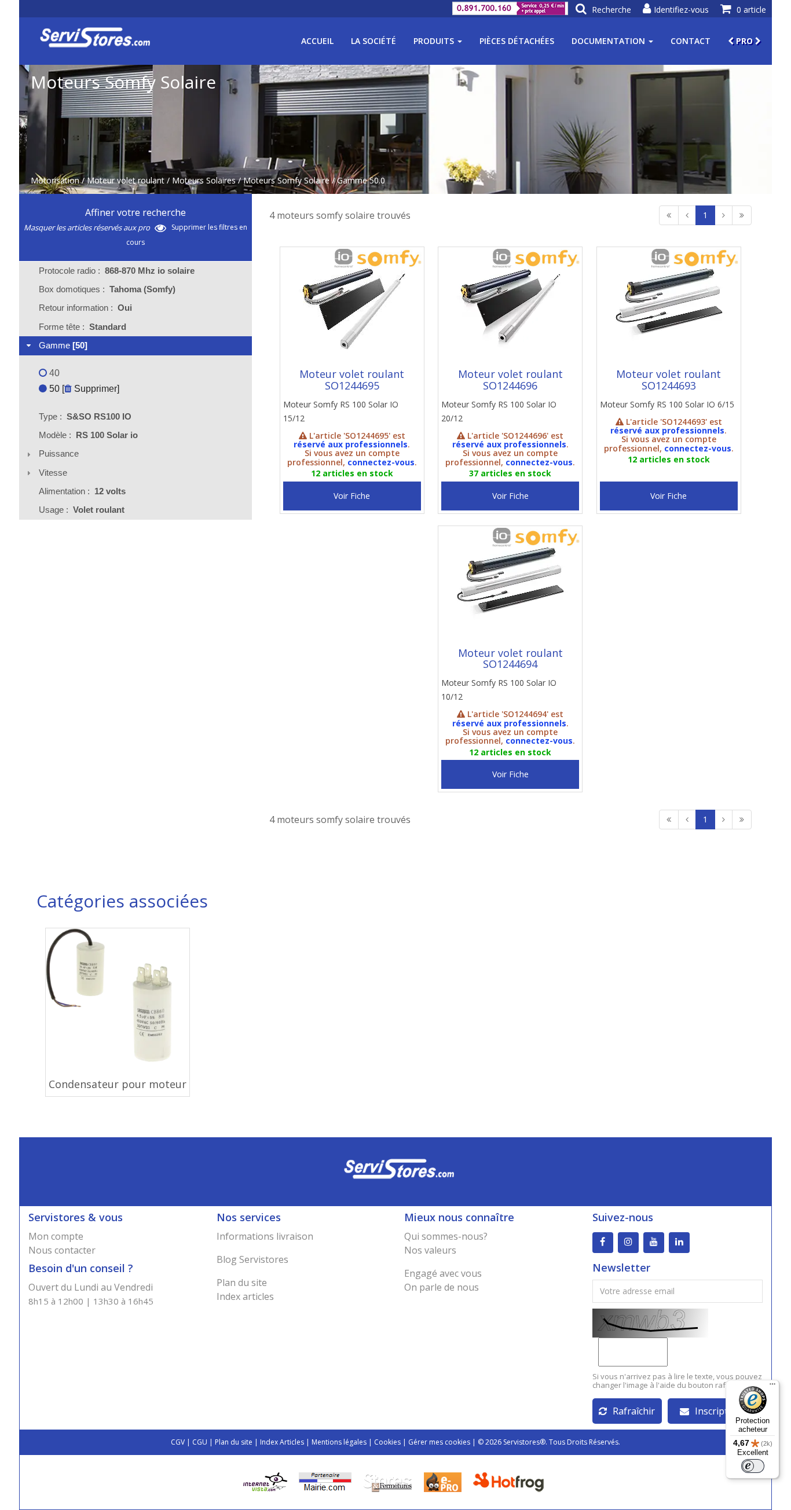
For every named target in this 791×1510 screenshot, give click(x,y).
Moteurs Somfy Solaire (286, 180)
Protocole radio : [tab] (117, 270)
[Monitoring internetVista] (265, 1480)
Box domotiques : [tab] (107, 289)
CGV (178, 1442)
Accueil (317, 40)
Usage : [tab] (81, 510)
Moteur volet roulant (125, 180)
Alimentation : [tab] (82, 491)
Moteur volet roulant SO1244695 (351, 379)
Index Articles (282, 1442)
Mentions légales (339, 1442)
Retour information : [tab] (85, 308)
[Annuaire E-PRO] (443, 1480)
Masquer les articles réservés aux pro (88, 227)
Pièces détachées (516, 40)
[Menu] (772, 1387)
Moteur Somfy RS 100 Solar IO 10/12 (498, 689)
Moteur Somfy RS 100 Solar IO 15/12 (340, 411)
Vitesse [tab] (53, 472)
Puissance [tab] (59, 453)
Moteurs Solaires (204, 180)
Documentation (609, 40)
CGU (199, 1442)
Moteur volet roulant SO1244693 (668, 379)
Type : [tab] (85, 416)
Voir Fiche (352, 495)
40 (53, 373)
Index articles (245, 1296)
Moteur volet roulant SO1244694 (510, 658)
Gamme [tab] (63, 345)
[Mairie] (325, 1480)
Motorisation (55, 180)
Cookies (387, 1442)
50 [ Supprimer (82, 389)
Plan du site (242, 1282)
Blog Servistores (252, 1259)
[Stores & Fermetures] (387, 1480)
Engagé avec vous (443, 1273)
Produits (434, 40)
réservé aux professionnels (351, 444)
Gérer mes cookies (439, 1442)
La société (373, 40)
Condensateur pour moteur (117, 1084)
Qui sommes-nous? (446, 1236)
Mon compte (55, 1236)
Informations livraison (265, 1236)
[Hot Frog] (511, 1480)
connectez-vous (381, 462)
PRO (744, 40)
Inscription (718, 1411)
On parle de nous (441, 1287)
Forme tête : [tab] (82, 327)
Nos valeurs (430, 1250)
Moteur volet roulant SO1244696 (510, 379)
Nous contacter (62, 1250)
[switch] (752, 1466)
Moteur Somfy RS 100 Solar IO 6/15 (667, 404)
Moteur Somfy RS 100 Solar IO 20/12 (498, 411)
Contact (691, 40)
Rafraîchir (634, 1411)
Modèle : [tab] (88, 435)
